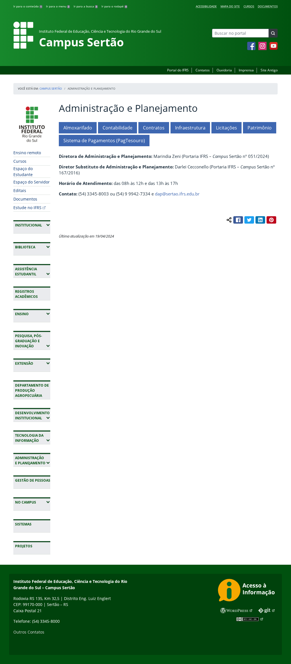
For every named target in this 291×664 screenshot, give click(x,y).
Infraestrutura (190, 128)
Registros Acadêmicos (26, 294)
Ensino (32, 313)
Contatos (203, 70)
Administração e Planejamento (32, 460)
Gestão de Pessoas (32, 480)
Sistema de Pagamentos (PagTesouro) (104, 140)
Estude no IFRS (27, 207)
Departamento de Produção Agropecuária (32, 390)
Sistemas (23, 524)
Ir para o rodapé (113, 6)
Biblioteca (32, 246)
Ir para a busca (85, 6)
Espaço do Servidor (31, 182)
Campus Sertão (51, 88)
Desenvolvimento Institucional (32, 415)
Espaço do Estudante (23, 171)
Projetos (23, 546)
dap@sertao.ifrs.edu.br (177, 194)
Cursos (249, 6)
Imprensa (246, 70)
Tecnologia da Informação (32, 438)
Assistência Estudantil (32, 272)
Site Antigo (269, 70)
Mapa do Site (230, 6)
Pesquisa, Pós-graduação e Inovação (32, 341)
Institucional (32, 225)
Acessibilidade (206, 6)
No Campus (32, 502)
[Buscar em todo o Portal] (273, 33)
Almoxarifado (77, 128)
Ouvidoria (224, 70)
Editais (19, 190)
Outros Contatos (28, 632)
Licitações (226, 128)
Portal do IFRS (178, 70)
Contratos (154, 128)
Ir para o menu (57, 6)
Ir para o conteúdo (27, 6)
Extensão (32, 363)
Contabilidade (117, 128)
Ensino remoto (27, 152)
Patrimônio (260, 128)
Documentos (268, 6)
